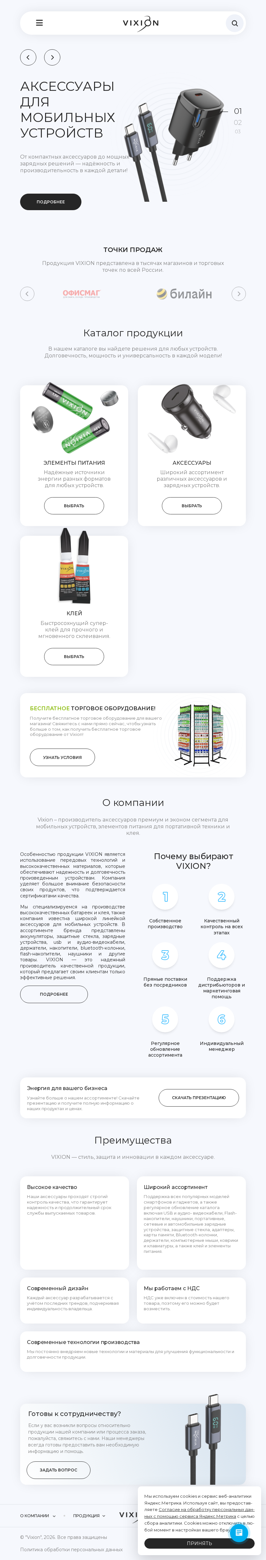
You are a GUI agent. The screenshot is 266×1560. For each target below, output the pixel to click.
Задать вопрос (58, 1470)
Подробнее (51, 201)
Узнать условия (62, 757)
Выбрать (74, 505)
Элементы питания (74, 463)
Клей (74, 613)
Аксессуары (192, 463)
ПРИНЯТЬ (199, 1543)
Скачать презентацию (199, 1097)
